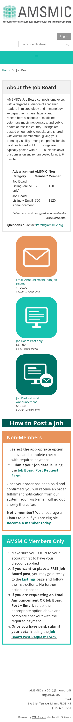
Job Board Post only (29, 341)
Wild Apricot (39, 717)
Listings (29, 579)
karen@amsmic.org (49, 225)
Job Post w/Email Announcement (27, 400)
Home (6, 70)
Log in (64, 36)
